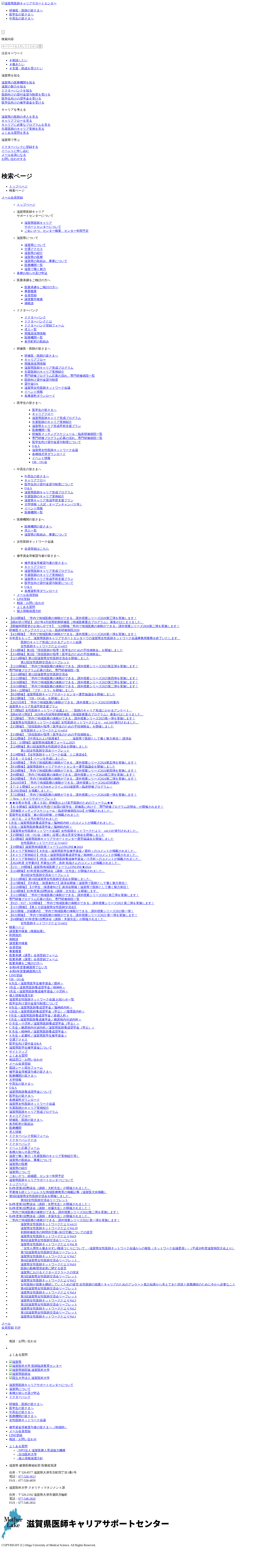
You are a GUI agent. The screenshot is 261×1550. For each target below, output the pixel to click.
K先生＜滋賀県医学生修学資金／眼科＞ (36, 983)
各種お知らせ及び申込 (32, 273)
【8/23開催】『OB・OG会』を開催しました (39, 698)
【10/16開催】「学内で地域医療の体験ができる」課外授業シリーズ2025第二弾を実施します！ (73, 686)
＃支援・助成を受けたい (26, 68)
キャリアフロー (35, 359)
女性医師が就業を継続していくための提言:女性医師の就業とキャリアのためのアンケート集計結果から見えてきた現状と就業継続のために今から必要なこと (128, 1284)
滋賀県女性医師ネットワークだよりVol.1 (48, 1316)
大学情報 (15, 1079)
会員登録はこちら (36, 548)
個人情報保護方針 (29, 611)
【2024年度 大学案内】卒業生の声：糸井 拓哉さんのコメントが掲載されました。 (65, 863)
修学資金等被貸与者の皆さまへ (45, 562)
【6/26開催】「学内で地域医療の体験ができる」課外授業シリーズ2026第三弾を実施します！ (73, 618)
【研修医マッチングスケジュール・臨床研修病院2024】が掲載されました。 (61, 810)
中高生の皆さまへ (21, 18)
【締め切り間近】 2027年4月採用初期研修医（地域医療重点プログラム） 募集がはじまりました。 (76, 622)
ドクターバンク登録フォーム (44, 325)
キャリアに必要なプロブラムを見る (26, 124)
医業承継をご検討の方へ (41, 287)
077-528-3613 (27, 1476)
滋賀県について (35, 245)
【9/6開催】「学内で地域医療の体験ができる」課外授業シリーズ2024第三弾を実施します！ (72, 774)
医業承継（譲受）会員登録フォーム (33, 955)
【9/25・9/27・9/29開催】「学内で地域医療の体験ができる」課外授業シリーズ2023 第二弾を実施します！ (81, 903)
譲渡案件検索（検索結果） (27, 931)
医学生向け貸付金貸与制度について (56, 442)
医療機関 (15, 1127)
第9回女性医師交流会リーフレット (44, 1200)
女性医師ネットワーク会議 (27, 1420)
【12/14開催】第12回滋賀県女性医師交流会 (38, 674)
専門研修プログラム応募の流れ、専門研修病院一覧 (59, 375)
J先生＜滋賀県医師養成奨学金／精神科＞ (37, 987)
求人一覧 (30, 329)
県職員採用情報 (35, 333)
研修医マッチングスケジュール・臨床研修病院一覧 (67, 434)
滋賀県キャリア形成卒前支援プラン (56, 426)
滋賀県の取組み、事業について (45, 261)
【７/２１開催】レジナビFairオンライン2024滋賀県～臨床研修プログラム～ (61, 786)
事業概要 (30, 291)
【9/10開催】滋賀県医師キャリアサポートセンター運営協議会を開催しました (62, 766)
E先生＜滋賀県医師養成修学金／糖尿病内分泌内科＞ (45, 1019)
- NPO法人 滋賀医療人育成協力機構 (41, 1450)
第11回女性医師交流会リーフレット (45, 750)
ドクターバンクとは (38, 321)
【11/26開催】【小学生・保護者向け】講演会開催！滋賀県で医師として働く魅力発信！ (69, 887)
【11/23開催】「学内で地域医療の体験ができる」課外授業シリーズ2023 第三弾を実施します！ (74, 895)
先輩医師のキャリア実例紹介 (44, 371)
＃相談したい (18, 60)
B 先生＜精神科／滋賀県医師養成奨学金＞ (38, 1031)
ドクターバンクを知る (17, 90)
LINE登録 (23, 599)
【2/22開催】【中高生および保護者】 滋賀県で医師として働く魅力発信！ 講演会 (70, 738)
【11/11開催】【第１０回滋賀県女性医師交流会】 (43, 907)
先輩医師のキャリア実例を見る (23, 128)
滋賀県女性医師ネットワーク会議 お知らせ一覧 (41, 999)
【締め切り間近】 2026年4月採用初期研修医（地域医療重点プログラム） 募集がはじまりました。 (76, 714)
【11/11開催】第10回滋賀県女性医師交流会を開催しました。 (50, 879)
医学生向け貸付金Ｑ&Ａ (25, 1043)
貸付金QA (31, 383)
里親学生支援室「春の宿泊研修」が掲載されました (44, 814)
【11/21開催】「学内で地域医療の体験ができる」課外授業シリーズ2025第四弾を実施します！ (73, 678)
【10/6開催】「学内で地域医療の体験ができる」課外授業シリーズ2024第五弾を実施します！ (73, 762)
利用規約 (15, 935)
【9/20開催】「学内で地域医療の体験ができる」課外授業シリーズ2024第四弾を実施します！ (73, 770)
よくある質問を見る (15, 132)
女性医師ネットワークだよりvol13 (44, 842)
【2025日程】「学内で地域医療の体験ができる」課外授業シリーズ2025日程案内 (64, 702)
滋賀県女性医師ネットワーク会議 (47, 387)
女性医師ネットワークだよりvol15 (44, 646)
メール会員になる (14, 155)
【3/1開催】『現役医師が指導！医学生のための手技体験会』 (50, 734)
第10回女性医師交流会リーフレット (45, 875)
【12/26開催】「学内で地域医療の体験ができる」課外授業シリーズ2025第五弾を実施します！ (73, 666)
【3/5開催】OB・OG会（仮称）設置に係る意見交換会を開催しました (57, 834)
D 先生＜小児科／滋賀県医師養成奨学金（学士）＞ (44, 1023)
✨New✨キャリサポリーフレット (32, 798)
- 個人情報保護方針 (30, 1458)
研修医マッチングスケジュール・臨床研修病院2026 (44, 630)
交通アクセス (33, 249)
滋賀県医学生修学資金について (30, 1047)
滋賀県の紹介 (33, 253)
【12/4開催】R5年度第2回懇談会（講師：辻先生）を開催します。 (54, 891)
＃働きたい (16, 64)
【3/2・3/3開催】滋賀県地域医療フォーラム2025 (42, 742)
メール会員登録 (12, 197)
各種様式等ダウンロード (49, 454)
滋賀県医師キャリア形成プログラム (48, 367)
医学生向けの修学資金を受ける (23, 102)
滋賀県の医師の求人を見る (20, 116)
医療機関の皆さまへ (38, 526)
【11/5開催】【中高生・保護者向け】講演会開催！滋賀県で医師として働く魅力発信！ (68, 883)
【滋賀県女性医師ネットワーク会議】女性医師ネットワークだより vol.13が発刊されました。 (74, 830)
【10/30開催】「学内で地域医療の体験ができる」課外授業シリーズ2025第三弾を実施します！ (73, 682)
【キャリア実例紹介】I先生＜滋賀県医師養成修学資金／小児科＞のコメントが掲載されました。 (75, 859)
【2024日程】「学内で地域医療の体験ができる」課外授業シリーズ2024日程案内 (64, 782)
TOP (17, 1327)
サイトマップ (18, 1051)
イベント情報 (33, 391)
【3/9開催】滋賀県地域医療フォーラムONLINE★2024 (46, 846)
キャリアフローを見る (17, 120)
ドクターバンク (35, 317)
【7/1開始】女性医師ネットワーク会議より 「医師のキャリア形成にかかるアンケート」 (70, 710)
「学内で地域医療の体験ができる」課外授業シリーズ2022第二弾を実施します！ (64, 1212)
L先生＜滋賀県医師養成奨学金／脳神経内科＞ (40, 826)
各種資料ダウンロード (39, 395)
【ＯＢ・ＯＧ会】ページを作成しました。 (38, 758)
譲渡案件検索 (33, 299)
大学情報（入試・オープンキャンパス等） (53, 504)
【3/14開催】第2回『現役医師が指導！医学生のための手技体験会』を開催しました (66, 650)
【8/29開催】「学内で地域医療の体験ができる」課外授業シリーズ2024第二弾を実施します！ (73, 778)
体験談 (29, 303)
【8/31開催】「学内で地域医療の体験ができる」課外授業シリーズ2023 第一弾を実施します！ (73, 915)
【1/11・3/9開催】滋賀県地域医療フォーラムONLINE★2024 (50, 867)
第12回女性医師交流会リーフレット (45, 662)
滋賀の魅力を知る (14, 86)
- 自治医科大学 (27, 1454)
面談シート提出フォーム (26, 1067)
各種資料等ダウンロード (41, 591)
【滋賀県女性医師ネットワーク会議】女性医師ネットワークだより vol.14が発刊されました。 (74, 722)
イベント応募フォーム (24, 1148)
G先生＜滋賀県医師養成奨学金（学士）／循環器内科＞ (47, 1011)
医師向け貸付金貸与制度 (41, 379)
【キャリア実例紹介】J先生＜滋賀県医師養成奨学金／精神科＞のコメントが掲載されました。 (74, 855)
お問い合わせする (14, 159)
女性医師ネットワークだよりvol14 (44, 730)
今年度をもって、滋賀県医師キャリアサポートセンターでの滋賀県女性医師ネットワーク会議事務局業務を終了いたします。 (94, 638)
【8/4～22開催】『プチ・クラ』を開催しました (41, 690)
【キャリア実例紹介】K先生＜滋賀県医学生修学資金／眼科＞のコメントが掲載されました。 (73, 851)
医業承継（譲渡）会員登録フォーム (33, 959)
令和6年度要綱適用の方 (25, 971)
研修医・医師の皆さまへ (26, 10)
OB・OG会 (39, 462)
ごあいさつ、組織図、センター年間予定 (36, 1176)
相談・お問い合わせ (30, 603)
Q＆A (36, 446)
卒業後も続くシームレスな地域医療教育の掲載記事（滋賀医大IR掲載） (58, 1192)
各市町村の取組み (36, 341)
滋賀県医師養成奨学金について (30, 1091)
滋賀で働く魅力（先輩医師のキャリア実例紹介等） (44, 1156)
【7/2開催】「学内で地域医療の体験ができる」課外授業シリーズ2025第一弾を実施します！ (72, 718)
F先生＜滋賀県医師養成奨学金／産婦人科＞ (39, 1015)
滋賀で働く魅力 (35, 269)
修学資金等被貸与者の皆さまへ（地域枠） (38, 1427)
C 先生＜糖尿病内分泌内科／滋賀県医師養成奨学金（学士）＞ (52, 1027)
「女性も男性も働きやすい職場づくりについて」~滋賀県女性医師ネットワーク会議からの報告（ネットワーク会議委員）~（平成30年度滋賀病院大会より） (128, 1248)
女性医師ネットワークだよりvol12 (44, 923)
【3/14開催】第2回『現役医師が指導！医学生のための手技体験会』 (55, 654)
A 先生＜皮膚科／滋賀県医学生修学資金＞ (38, 1035)
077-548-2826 (27, 1498)
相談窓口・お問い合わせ (26, 1059)
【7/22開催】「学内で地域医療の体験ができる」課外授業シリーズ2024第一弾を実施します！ (73, 794)
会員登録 (30, 295)
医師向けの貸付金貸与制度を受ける (26, 94)
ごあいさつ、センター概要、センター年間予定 (56, 230)
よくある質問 (26, 607)
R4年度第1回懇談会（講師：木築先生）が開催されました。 (50, 1216)
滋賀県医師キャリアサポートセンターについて (41, 1180)
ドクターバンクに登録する (20, 147)
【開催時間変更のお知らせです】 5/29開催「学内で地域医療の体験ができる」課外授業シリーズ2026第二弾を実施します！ (94, 626)
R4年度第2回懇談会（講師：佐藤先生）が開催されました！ (50, 1208)
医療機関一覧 (33, 265)
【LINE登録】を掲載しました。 (31, 790)
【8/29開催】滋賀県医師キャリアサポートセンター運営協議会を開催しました (62, 694)
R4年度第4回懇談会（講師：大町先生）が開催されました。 (50, 1188)
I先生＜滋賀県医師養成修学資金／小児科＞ (38, 991)
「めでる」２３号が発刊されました (33, 818)
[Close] (3, 32)
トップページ (18, 186)
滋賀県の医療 (33, 257)
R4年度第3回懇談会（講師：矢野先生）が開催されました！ (50, 1204)
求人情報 (15, 1131)
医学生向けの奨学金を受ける (21, 98)
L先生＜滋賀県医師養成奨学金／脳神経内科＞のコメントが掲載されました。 (62, 822)
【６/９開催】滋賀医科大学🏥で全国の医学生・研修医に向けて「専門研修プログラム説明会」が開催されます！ (86, 806)
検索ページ (16, 927)
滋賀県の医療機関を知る (18, 82)
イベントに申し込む (15, 151)
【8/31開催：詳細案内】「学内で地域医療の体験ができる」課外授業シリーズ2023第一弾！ (71, 911)
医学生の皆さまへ (21, 14)
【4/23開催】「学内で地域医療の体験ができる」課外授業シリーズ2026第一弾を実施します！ (73, 634)
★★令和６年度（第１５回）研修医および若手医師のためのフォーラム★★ (61, 802)
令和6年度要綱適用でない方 (28, 967)
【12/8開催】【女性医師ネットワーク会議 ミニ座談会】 (48, 754)
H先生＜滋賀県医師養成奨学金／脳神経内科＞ (41, 1007)
